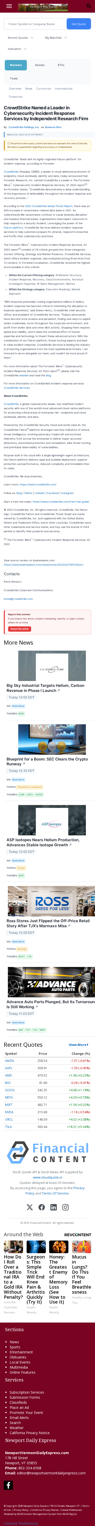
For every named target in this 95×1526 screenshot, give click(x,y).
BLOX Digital (70, 1514)
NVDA (9, 1112)
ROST (21, 956)
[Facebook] (41, 1207)
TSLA (8, 1127)
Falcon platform (13, 227)
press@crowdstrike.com (18, 598)
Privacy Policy (21, 1510)
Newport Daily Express (36, 1506)
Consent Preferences (21, 1523)
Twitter (28, 492)
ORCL (9, 1119)
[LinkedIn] (53, 1207)
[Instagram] (65, 1207)
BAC (8, 1083)
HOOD (39, 794)
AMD (8, 1075)
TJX (29, 956)
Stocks (40, 65)
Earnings (22, 948)
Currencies (43, 88)
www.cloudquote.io (47, 1177)
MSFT (8, 1105)
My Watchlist (53, 37)
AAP (20, 1029)
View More (77, 1044)
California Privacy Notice (45, 1510)
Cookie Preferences (71, 1510)
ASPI (21, 875)
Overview (15, 88)
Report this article (20, 629)
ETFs (61, 65)
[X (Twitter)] (30, 1207)
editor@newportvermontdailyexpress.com (51, 1473)
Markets (16, 65)
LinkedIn (40, 492)
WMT (42, 1029)
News (28, 88)
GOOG (10, 1090)
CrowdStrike (11, 171)
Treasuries (15, 96)
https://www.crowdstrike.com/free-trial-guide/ (61, 501)
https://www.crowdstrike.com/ (38, 484)
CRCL (30, 794)
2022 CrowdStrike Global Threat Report (48, 206)
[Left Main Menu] (9, 6)
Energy (21, 868)
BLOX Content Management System (36, 1514)
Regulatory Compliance (29, 787)
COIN (21, 794)
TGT (28, 1029)
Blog (19, 492)
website (24, 375)
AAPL (8, 1068)
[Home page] (43, 7)
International (63, 88)
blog (48, 375)
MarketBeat (18, 706)
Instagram (67, 492)
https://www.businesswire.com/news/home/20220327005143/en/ (43, 564)
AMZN (9, 1061)
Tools (14, 78)
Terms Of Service (55, 1193)
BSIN (21, 713)
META (9, 1097)
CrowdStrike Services (17, 387)
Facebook (53, 492)
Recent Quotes (18, 37)
